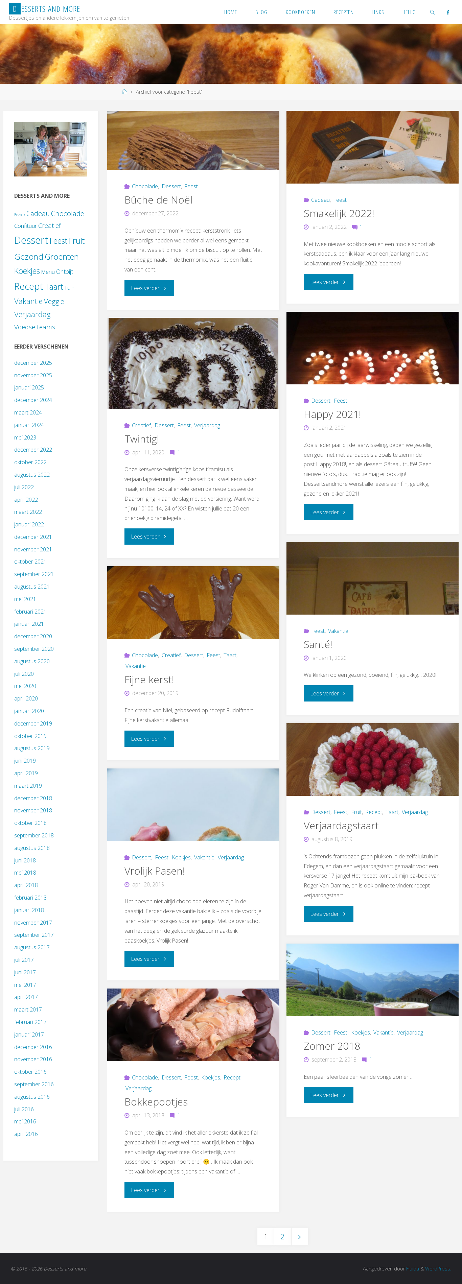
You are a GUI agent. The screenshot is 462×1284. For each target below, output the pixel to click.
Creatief (141, 425)
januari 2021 (29, 623)
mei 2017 (25, 985)
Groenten (62, 256)
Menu (48, 272)
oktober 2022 (30, 462)
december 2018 (33, 798)
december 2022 (33, 449)
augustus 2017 (32, 947)
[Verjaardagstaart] (372, 759)
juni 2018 (25, 860)
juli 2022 (24, 487)
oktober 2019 (30, 736)
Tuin (69, 287)
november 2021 (33, 549)
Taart (230, 655)
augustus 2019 (32, 748)
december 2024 (33, 400)
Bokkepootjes (156, 1102)
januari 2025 (29, 387)
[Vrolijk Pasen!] (193, 804)
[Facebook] (448, 12)
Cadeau (320, 200)
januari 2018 (29, 910)
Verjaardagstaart (341, 825)
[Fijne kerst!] (193, 602)
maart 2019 (28, 785)
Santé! (318, 644)
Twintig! (141, 439)
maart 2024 (28, 412)
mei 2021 (25, 599)
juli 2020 (24, 673)
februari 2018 (30, 897)
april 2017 (26, 997)
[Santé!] (372, 578)
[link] (432, 12)
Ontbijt (64, 271)
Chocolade (145, 186)
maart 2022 (28, 512)
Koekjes (181, 857)
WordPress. (438, 1268)
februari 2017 (30, 1022)
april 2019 (26, 773)
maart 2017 (28, 1009)
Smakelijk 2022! (339, 213)
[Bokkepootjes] (193, 1025)
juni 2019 (25, 760)
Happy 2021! (332, 414)
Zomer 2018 (332, 1046)
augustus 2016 (32, 1096)
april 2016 (26, 1134)
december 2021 (33, 537)
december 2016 (33, 1047)
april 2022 (26, 499)
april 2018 (26, 885)
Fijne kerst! (149, 679)
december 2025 (33, 362)
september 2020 (34, 648)
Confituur (25, 226)
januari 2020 (29, 711)
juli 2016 (24, 1109)
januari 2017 (29, 1034)
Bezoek (19, 214)
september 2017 (34, 934)
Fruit (356, 812)
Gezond (28, 256)
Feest (191, 186)
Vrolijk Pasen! (154, 871)
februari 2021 (30, 611)
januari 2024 (29, 425)
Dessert (171, 186)
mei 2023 (25, 437)
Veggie (54, 301)
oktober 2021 (30, 561)
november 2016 (33, 1059)
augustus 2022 (32, 474)
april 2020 (26, 698)
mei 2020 (25, 686)
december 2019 (33, 723)
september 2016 (34, 1084)
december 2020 (33, 636)
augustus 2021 (32, 586)
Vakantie (338, 631)
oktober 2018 (30, 823)
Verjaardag (207, 425)
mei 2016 (25, 1121)
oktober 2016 (30, 1071)
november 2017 (33, 922)
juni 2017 (25, 972)
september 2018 (34, 835)
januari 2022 (29, 524)
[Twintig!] (193, 363)
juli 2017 (24, 960)
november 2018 (33, 810)
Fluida (412, 1268)
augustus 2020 (32, 661)
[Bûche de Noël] (193, 140)
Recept (373, 812)
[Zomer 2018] (372, 980)
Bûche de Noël (158, 200)
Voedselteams (34, 327)
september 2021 (34, 574)
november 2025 (33, 375)
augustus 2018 (32, 848)
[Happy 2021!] (372, 348)
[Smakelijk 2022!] (372, 147)
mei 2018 (25, 872)
